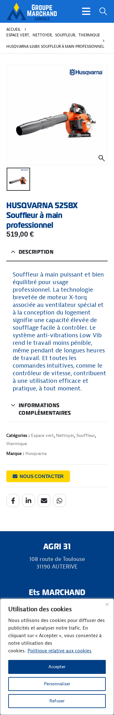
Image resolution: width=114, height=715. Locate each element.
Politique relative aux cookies (60, 651)
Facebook (13, 500)
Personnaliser (57, 684)
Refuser (57, 701)
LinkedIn (28, 500)
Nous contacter (42, 476)
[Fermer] (107, 604)
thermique (16, 443)
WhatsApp (59, 500)
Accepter (57, 666)
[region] (57, 657)
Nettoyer (65, 435)
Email (44, 500)
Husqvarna (36, 453)
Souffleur (85, 435)
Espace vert (42, 435)
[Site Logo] (31, 11)
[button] (86, 11)
